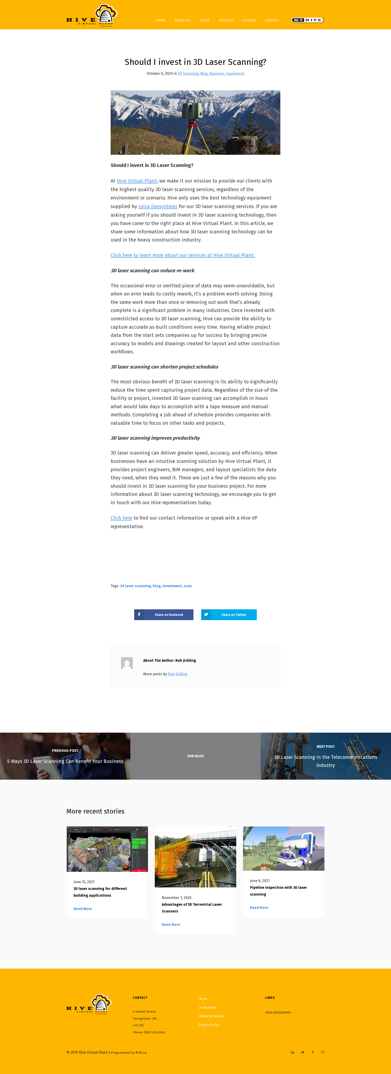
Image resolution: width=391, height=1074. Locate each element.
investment (172, 586)
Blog (203, 73)
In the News (207, 1008)
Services (226, 20)
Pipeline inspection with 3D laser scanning (278, 890)
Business (216, 73)
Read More (83, 909)
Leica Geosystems (278, 1012)
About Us (182, 20)
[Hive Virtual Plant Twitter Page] (302, 1053)
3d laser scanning (135, 586)
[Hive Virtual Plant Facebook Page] (312, 1053)
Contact (272, 20)
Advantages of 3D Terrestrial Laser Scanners (192, 907)
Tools (205, 20)
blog (157, 586)
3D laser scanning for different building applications (100, 892)
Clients (249, 20)
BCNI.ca (140, 1053)
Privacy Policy (209, 1025)
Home (160, 20)
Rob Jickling (177, 674)
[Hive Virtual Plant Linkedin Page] (292, 1053)
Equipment (235, 73)
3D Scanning (188, 73)
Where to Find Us (211, 1016)
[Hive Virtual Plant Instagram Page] (322, 1053)
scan (188, 586)
